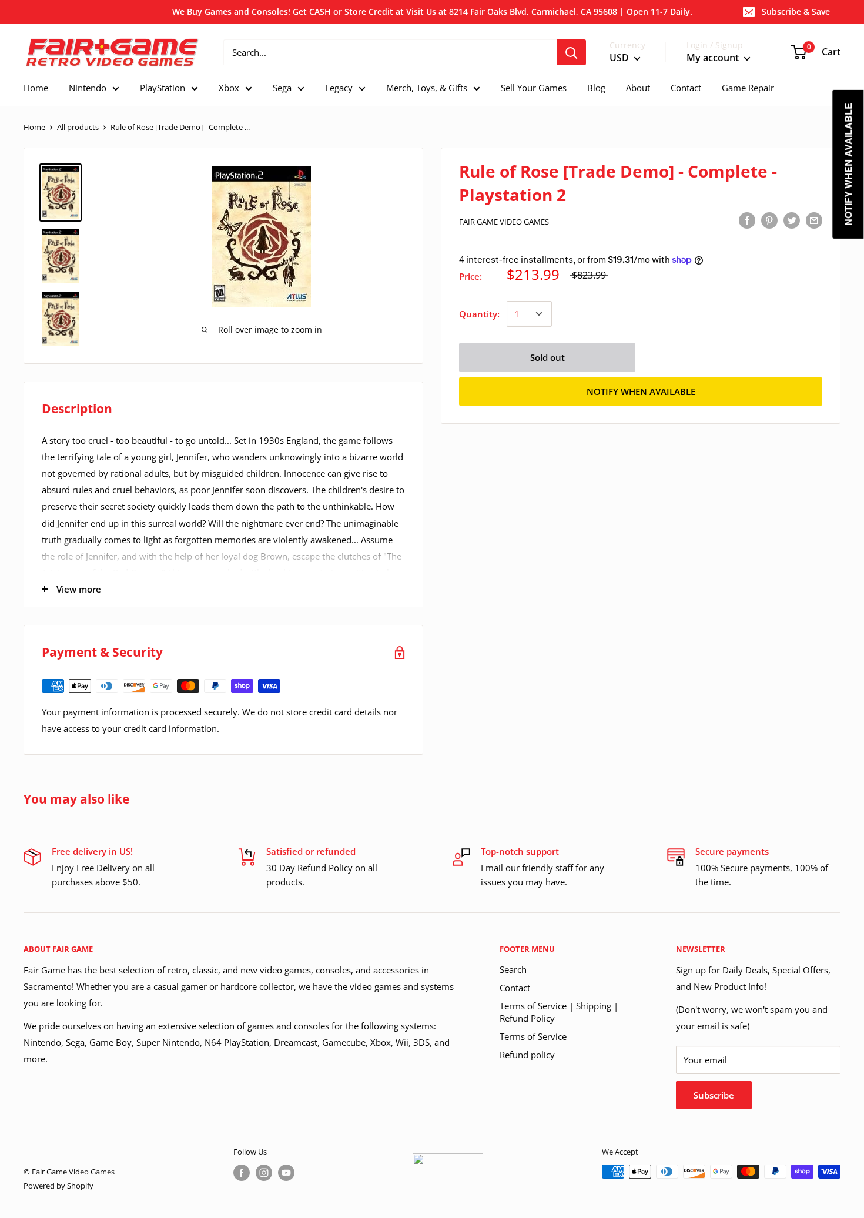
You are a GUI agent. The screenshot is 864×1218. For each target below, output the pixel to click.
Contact (515, 987)
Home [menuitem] (36, 87)
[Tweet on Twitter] (791, 220)
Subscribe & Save (796, 11)
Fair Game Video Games (504, 221)
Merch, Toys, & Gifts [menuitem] (426, 87)
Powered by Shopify (58, 1185)
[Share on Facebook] (747, 220)
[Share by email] (814, 220)
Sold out (547, 357)
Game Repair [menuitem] (748, 87)
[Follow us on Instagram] (264, 1173)
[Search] (571, 52)
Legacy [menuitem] (339, 87)
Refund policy (527, 1054)
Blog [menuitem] (596, 87)
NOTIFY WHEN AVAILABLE (641, 391)
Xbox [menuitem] (229, 87)
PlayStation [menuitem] (162, 87)
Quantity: (479, 314)
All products (78, 127)
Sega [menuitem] (282, 87)
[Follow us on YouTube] (286, 1173)
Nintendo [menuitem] (87, 87)
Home (34, 127)
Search (513, 969)
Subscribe (714, 1095)
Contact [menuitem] (686, 87)
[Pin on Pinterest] (769, 220)
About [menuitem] (638, 87)
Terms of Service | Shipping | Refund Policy (559, 1012)
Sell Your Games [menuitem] (534, 87)
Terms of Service (533, 1036)
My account (713, 58)
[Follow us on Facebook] (241, 1173)
